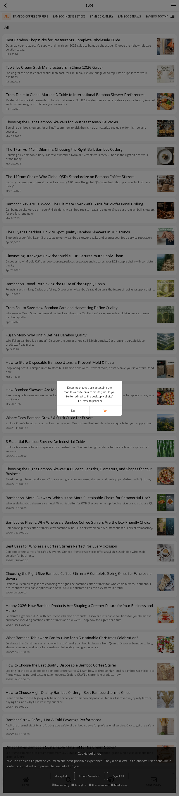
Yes (105, 410)
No (73, 410)
